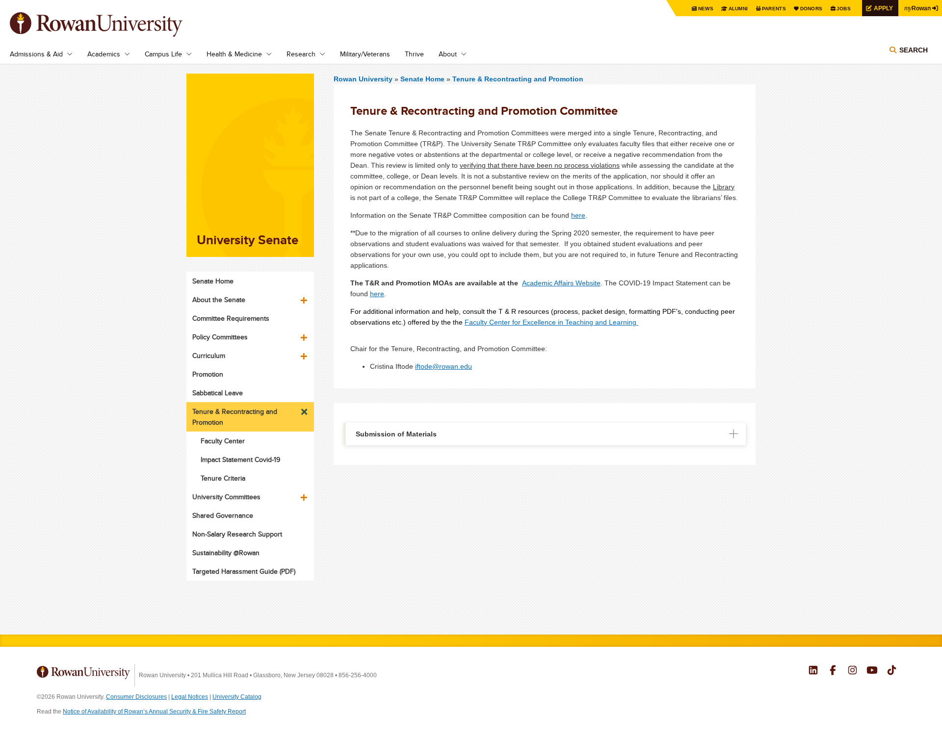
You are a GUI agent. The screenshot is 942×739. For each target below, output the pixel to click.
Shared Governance (222, 515)
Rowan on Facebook (833, 671)
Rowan (917, 8)
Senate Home (423, 79)
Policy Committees (220, 337)
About (448, 54)
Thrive (414, 54)
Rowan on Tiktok (892, 671)
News (705, 8)
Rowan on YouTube (872, 671)
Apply (883, 8)
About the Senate (218, 300)
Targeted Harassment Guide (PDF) (243, 571)
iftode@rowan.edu (443, 366)
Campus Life (163, 54)
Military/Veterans (365, 54)
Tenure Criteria (223, 478)
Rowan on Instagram (852, 671)
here (578, 215)
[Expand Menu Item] (304, 296)
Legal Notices (189, 696)
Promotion (207, 374)
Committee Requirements (230, 318)
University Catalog (237, 696)
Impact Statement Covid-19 (240, 459)
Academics (103, 54)
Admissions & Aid (36, 54)
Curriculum (208, 355)
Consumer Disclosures (136, 696)
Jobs (844, 8)
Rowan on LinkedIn (813, 671)
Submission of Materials (396, 434)
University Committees (226, 497)
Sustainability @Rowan (226, 553)
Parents (774, 8)
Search (913, 50)
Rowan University (110, 24)
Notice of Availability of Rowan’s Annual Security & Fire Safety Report (154, 711)
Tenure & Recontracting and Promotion (517, 79)
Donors (811, 8)
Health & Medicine (234, 54)
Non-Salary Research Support (237, 534)
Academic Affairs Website (561, 283)
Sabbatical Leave (217, 393)
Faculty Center (223, 441)
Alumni (738, 8)
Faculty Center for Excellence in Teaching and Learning (550, 322)
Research (301, 54)
